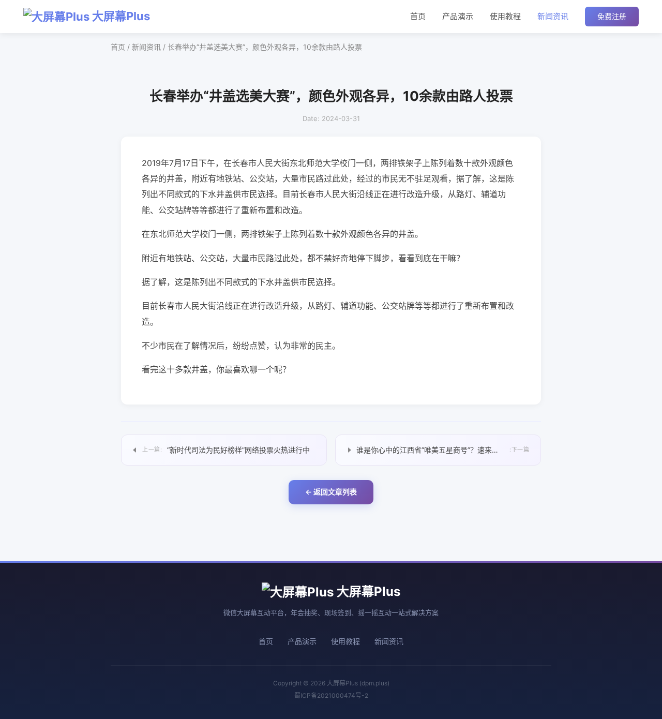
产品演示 (457, 16)
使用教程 (505, 16)
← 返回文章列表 (331, 491)
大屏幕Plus (119, 16)
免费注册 (611, 16)
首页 (418, 16)
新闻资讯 (552, 16)
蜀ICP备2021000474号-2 (331, 695)
